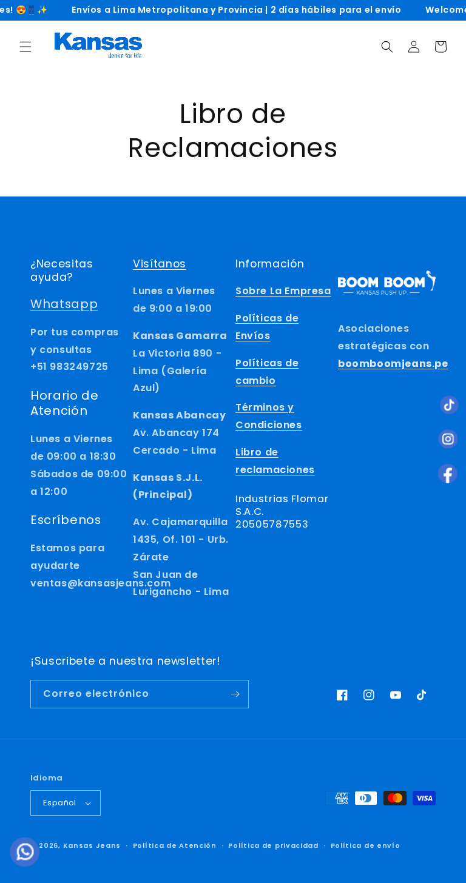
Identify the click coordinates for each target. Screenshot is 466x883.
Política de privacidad (273, 845)
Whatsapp (64, 303)
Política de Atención (175, 845)
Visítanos (159, 264)
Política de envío (365, 845)
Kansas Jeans (92, 845)
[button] (25, 46)
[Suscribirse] (234, 694)
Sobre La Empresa (283, 291)
